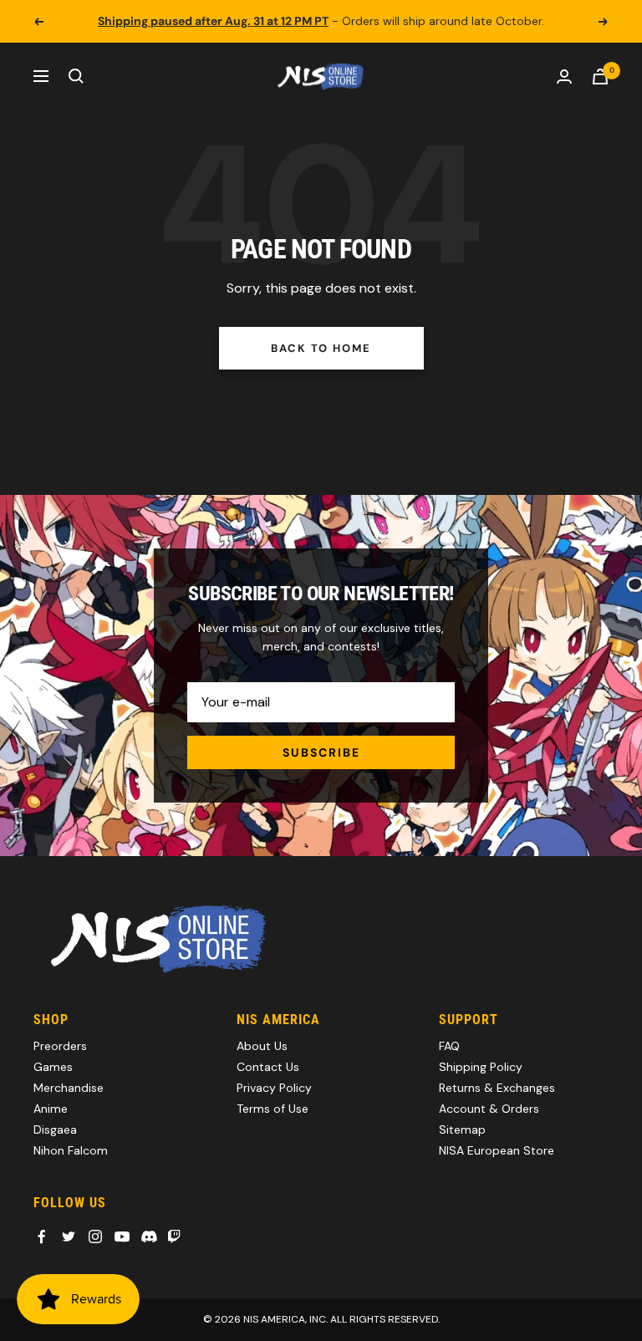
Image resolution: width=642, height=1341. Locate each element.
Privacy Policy (274, 1087)
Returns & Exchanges (497, 1087)
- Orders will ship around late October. (321, 20)
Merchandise (68, 1087)
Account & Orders (489, 1108)
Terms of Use (272, 1108)
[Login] (564, 76)
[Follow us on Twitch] (174, 1236)
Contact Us (268, 1066)
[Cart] (600, 76)
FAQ (449, 1045)
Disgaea (55, 1129)
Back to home (321, 348)
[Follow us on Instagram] (95, 1236)
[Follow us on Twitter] (68, 1236)
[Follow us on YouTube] (122, 1236)
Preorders (60, 1045)
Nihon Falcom (70, 1150)
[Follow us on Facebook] (41, 1236)
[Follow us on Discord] (148, 1236)
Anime (50, 1108)
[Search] (76, 76)
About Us (262, 1045)
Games (53, 1066)
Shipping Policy (480, 1066)
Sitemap (462, 1129)
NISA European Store (496, 1150)
